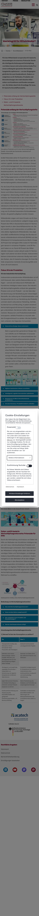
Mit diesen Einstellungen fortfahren (19, 493)
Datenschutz (10, 487)
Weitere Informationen (16, 458)
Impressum (20, 487)
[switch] (29, 466)
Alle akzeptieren (19, 500)
